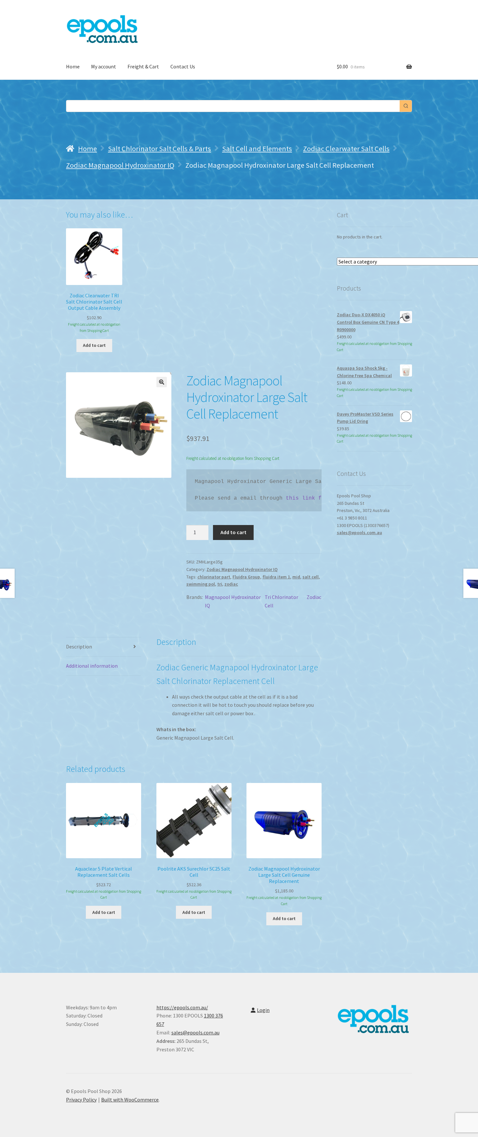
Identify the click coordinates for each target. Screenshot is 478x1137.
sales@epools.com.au (359, 532)
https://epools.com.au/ (182, 1007)
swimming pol (200, 584)
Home (73, 66)
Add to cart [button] (94, 345)
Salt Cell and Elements (257, 148)
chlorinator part (213, 577)
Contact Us (182, 66)
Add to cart (233, 532)
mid (296, 577)
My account (103, 66)
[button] (161, 382)
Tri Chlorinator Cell (281, 601)
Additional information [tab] (92, 665)
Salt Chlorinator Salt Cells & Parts (159, 148)
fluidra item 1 (276, 577)
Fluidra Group (246, 577)
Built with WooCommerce (130, 1099)
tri (219, 584)
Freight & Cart (143, 66)
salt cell (310, 577)
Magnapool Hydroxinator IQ (233, 601)
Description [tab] (79, 646)
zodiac (231, 584)
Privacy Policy (81, 1099)
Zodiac (314, 597)
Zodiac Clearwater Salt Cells (346, 148)
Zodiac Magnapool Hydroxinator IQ (120, 165)
